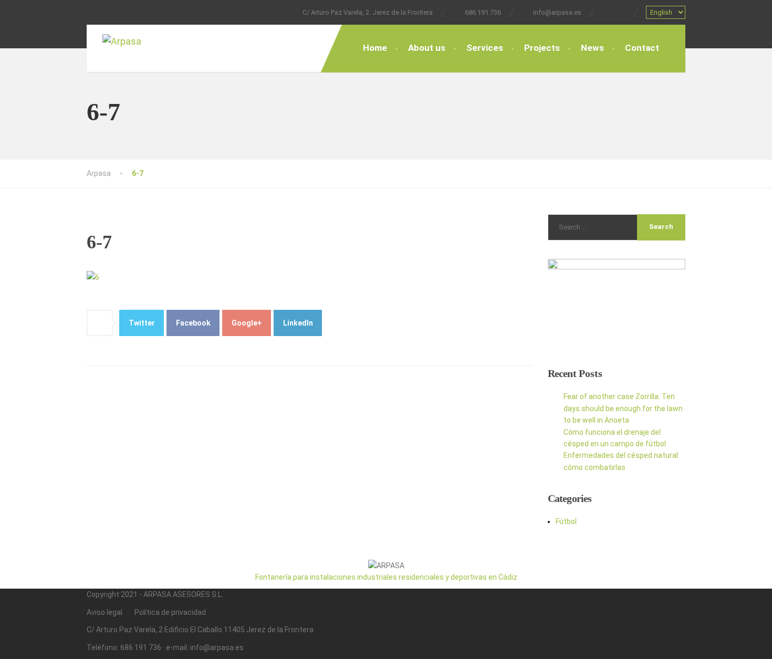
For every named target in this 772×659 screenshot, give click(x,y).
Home (375, 48)
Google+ (247, 323)
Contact (642, 48)
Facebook (193, 323)
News (592, 48)
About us (426, 48)
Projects (542, 48)
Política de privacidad (170, 612)
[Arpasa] (134, 42)
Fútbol (566, 521)
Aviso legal (104, 612)
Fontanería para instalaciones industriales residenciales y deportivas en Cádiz (386, 577)
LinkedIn (298, 323)
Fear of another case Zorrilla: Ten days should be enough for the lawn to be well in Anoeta (623, 408)
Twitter (142, 323)
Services (484, 48)
